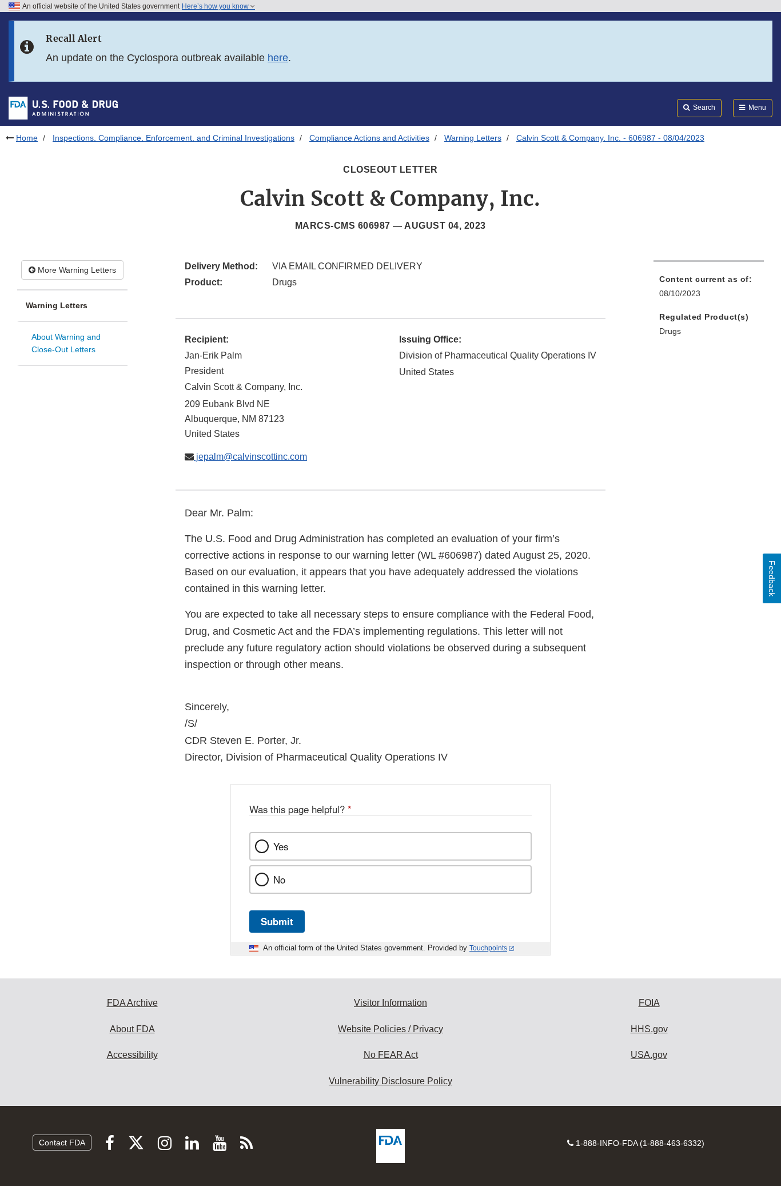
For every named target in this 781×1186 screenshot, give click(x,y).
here (278, 57)
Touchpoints (488, 948)
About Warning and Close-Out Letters (66, 343)
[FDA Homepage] (63, 107)
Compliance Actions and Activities (369, 137)
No (279, 879)
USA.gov (649, 1055)
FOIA (649, 1003)
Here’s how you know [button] (216, 6)
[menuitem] (709, 289)
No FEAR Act (391, 1055)
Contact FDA (62, 1142)
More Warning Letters (75, 269)
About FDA (132, 1029)
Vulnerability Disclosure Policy (390, 1081)
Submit (277, 921)
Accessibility (132, 1055)
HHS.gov (649, 1029)
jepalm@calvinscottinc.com (250, 456)
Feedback (771, 578)
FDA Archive (132, 1003)
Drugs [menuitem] (670, 331)
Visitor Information (390, 1003)
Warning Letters (472, 137)
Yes (280, 846)
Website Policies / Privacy (390, 1029)
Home (27, 137)
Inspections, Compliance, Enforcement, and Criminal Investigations (173, 137)
